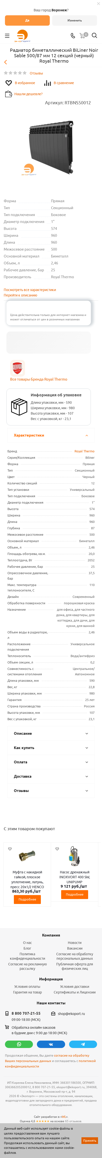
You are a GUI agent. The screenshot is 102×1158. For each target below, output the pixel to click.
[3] (15, 73)
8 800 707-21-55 (26, 1013)
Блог (27, 948)
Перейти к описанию (20, 295)
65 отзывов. (73, 1121)
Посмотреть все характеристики (30, 290)
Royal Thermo (85, 451)
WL (64, 1117)
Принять (89, 1140)
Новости (74, 943)
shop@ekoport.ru (71, 1014)
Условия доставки (74, 987)
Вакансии (74, 948)
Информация (51, 979)
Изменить (75, 20)
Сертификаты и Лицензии (75, 992)
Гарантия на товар (27, 992)
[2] (10, 73)
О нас (27, 943)
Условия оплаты (27, 987)
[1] (6, 73)
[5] (25, 73)
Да (27, 20)
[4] (20, 73)
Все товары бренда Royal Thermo (38, 379)
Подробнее (27, 899)
